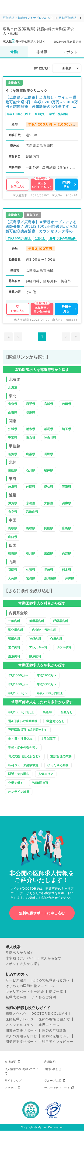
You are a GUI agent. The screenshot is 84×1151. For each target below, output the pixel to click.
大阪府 (48, 503)
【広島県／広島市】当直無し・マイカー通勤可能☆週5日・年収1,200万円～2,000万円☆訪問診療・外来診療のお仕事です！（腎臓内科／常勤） (42, 102)
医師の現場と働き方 (54, 1019)
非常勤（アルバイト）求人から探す (34, 958)
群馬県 (48, 429)
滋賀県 (12, 503)
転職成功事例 (16, 997)
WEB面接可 (40, 783)
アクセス (10, 1088)
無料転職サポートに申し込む (42, 913)
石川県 (30, 470)
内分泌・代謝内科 (44, 630)
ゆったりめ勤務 (58, 765)
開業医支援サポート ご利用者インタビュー (39, 1041)
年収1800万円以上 (21, 712)
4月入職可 (48, 738)
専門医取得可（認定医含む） (28, 730)
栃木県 (30, 429)
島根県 (30, 528)
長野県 (48, 454)
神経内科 (35, 638)
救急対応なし (55, 721)
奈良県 (12, 512)
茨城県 (12, 429)
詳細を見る (66, 184)
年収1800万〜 (18, 693)
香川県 (30, 553)
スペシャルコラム (20, 1024)
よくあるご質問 (44, 997)
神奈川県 (50, 437)
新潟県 (12, 454)
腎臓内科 (14, 638)
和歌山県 (32, 512)
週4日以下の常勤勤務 (23, 721)
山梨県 (30, 454)
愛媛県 (48, 553)
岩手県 (30, 404)
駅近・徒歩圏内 (18, 774)
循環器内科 (36, 621)
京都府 (30, 503)
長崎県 (48, 570)
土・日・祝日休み (20, 738)
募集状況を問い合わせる (42, 309)
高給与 (47, 712)
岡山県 (48, 528)
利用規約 (50, 1061)
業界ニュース (49, 1024)
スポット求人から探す (23, 963)
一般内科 (14, 621)
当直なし (67, 712)
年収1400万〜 (18, 684)
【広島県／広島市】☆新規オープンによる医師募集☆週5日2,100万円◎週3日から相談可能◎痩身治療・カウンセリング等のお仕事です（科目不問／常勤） (41, 226)
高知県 (66, 553)
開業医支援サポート (21, 1030)
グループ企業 (52, 1080)
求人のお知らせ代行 (21, 1036)
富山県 (12, 470)
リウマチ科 (63, 647)
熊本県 (66, 570)
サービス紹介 (16, 980)
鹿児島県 (50, 578)
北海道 (12, 387)
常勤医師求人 (68, 17)
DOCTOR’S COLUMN (49, 1013)
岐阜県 (12, 486)
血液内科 (14, 656)
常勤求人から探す (20, 952)
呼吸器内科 (60, 621)
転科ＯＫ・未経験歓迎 (23, 765)
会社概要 (10, 1061)
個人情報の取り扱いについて (21, 1071)
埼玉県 (66, 429)
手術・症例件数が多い (23, 747)
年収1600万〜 (46, 684)
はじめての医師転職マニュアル (30, 985)
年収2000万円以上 (50, 693)
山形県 (12, 412)
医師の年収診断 (54, 1030)
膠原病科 (35, 656)
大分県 (12, 578)
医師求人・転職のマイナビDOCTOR (28, 17)
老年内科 (14, 647)
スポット (70, 52)
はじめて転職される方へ (51, 980)
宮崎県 (30, 578)
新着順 (66, 68)
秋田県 (66, 404)
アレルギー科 (38, 647)
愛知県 (48, 486)
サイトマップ (13, 1080)
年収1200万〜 (46, 675)
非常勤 (42, 52)
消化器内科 (15, 630)
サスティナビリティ (57, 1088)
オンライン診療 (18, 791)
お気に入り (18, 186)
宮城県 (48, 404)
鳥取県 (12, 528)
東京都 (30, 437)
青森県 (12, 404)
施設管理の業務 (61, 756)
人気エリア (45, 774)
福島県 (30, 412)
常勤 (14, 52)
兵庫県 (66, 503)
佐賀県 (30, 570)
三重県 (66, 486)
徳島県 (12, 553)
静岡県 (30, 486)
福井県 (48, 470)
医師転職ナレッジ (20, 1019)
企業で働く (15, 783)
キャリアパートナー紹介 (25, 991)
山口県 (12, 537)
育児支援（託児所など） (25, 756)
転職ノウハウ (16, 1013)
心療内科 (56, 638)
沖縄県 (69, 578)
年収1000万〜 (18, 675)
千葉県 (12, 437)
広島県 (66, 528)
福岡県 (12, 570)
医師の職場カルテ (56, 1036)
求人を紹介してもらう (42, 185)
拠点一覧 (56, 991)
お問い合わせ (52, 1069)
